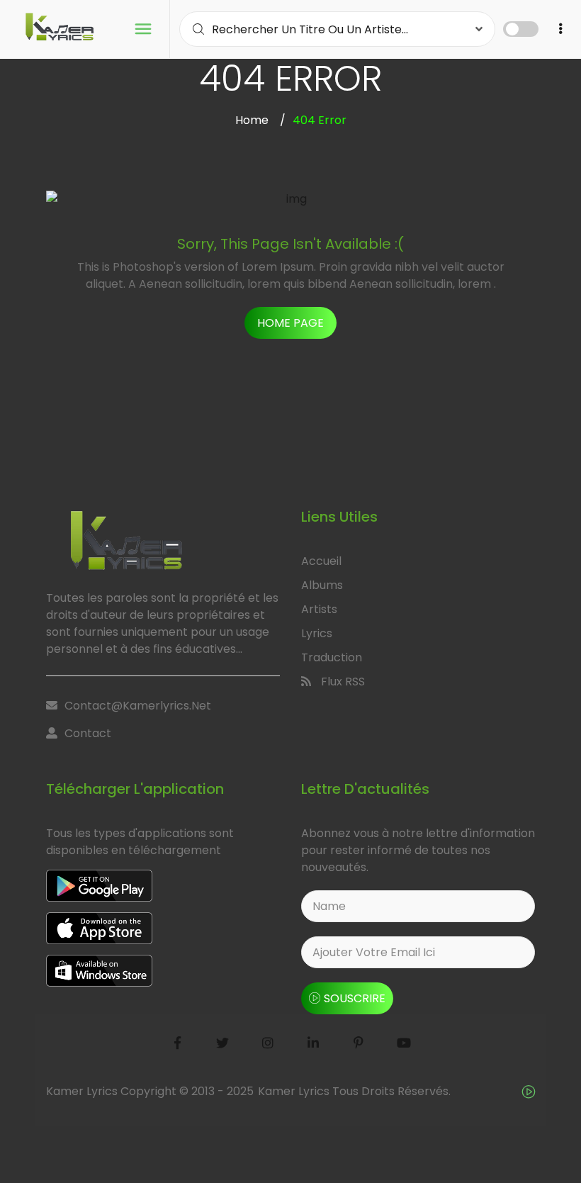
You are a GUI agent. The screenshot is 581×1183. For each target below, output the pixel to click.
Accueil (321, 561)
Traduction (331, 657)
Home (252, 120)
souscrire (354, 998)
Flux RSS (341, 681)
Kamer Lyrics (295, 1091)
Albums (322, 585)
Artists (319, 609)
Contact (87, 733)
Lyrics (316, 633)
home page (290, 323)
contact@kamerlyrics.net (137, 705)
